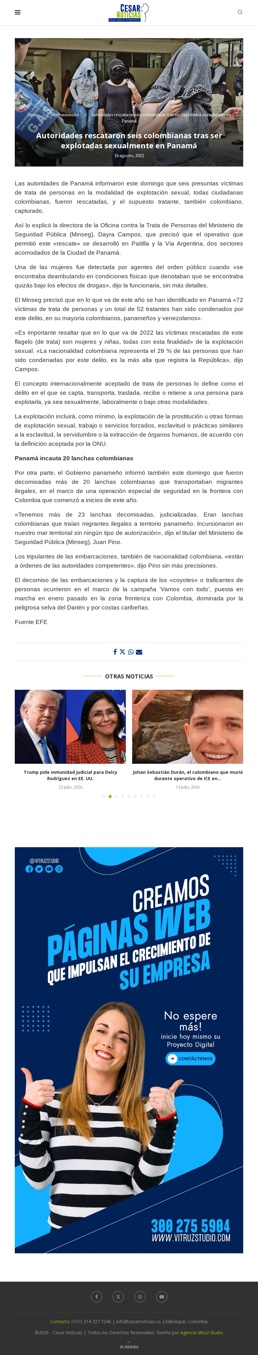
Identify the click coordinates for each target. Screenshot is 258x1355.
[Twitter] (118, 1296)
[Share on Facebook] (115, 652)
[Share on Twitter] (122, 652)
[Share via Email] (139, 652)
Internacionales (65, 114)
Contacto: (60, 1321)
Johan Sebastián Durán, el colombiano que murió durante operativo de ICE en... (70, 775)
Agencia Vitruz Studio (201, 1332)
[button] (23, 743)
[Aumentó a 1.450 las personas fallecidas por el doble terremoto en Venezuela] (187, 727)
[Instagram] (140, 1296)
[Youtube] (161, 1296)
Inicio (32, 114)
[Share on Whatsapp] (130, 652)
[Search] (240, 13)
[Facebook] (96, 1296)
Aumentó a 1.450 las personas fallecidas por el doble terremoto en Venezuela (188, 775)
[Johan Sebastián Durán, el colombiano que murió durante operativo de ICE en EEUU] (70, 727)
